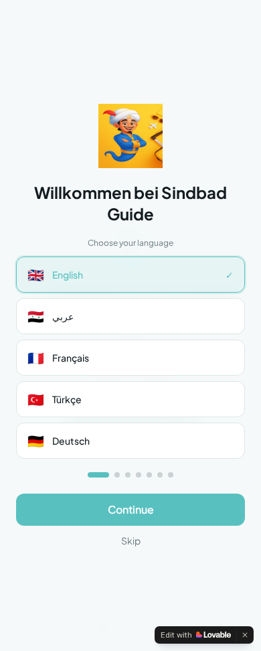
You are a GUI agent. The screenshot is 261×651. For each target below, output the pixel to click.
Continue (131, 509)
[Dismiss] (245, 635)
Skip (131, 540)
